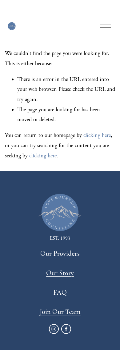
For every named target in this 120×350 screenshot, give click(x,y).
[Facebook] (66, 329)
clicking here (97, 135)
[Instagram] (54, 329)
